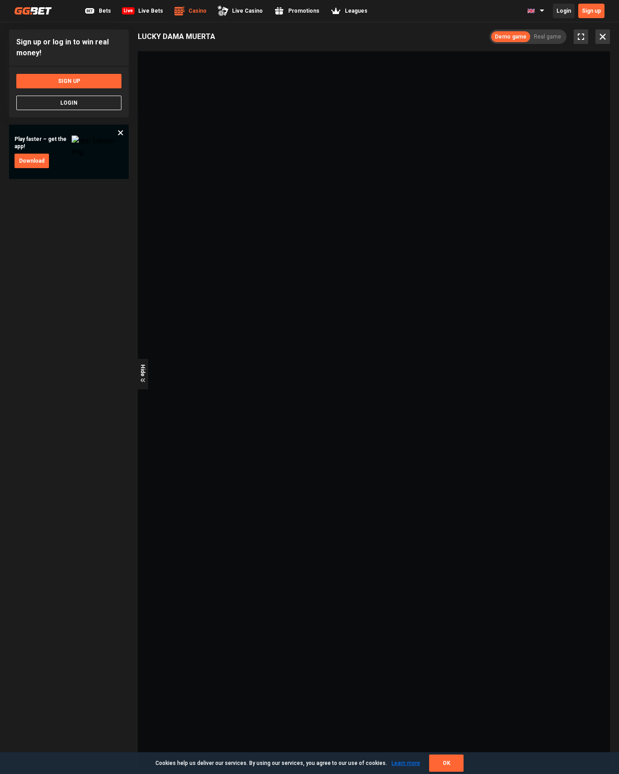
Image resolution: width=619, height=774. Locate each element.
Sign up (591, 11)
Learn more (406, 763)
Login (563, 11)
